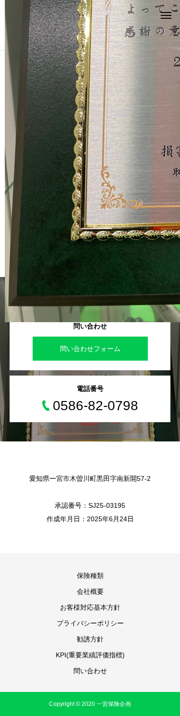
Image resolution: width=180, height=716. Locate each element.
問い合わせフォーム (90, 348)
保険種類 (90, 575)
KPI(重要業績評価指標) (90, 655)
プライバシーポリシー (90, 623)
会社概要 (90, 591)
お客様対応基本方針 (90, 607)
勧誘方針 (90, 639)
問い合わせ (90, 671)
